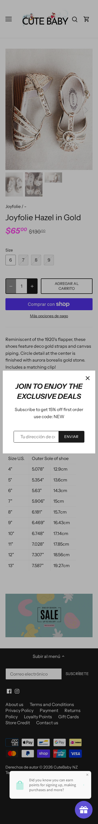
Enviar (71, 436)
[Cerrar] (88, 378)
